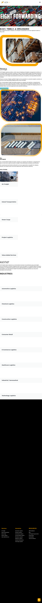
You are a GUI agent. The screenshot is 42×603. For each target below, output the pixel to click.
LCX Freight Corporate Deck (34, 533)
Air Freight (3, 530)
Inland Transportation (5, 532)
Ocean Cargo (4, 533)
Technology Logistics (19, 541)
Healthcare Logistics (18, 538)
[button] (40, 2)
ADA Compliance (32, 530)
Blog (29, 532)
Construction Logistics (19, 533)
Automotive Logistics (19, 530)
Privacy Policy (31, 535)
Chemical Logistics (18, 532)
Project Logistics (4, 535)
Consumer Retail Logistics (19, 535)
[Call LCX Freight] (39, 599)
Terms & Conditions (32, 538)
